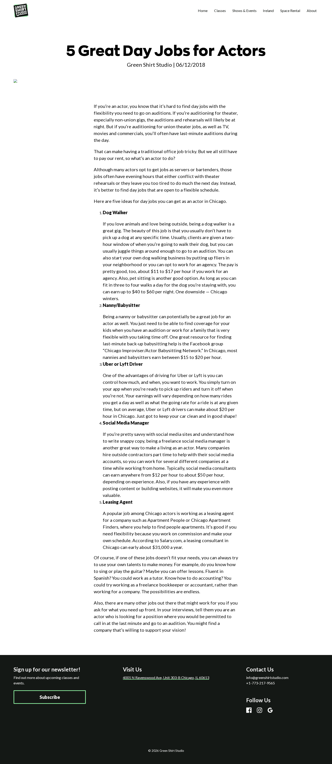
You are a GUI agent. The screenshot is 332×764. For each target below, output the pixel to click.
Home (203, 10)
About (312, 10)
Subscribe (50, 697)
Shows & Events (244, 10)
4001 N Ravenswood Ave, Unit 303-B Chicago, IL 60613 (166, 677)
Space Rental (290, 10)
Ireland (268, 10)
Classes (220, 10)
